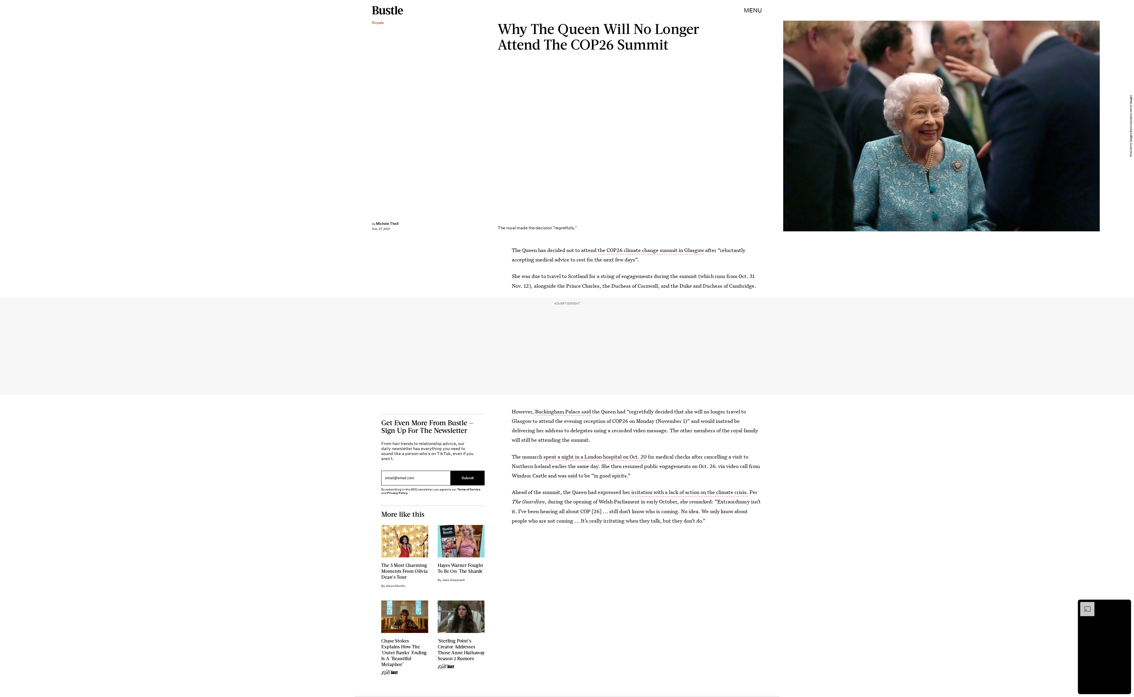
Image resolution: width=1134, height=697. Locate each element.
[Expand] (1084, 604)
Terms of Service (468, 489)
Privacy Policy (397, 493)
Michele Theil (387, 223)
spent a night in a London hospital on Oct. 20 (595, 456)
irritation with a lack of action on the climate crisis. (689, 492)
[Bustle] (387, 10)
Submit (468, 477)
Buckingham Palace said (563, 411)
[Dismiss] (1124, 604)
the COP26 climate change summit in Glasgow (651, 250)
